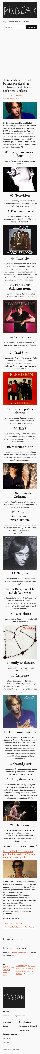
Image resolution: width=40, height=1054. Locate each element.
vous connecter (19, 953)
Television (19, 923)
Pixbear (19, 95)
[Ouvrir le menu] (35, 21)
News (17, 98)
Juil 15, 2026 (7, 95)
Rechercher (31, 27)
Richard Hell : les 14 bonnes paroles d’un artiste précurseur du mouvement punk (19, 854)
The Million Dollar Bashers (13, 927)
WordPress (15, 1050)
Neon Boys (8, 923)
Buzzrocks (10, 98)
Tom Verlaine (29, 927)
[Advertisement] (20, 53)
